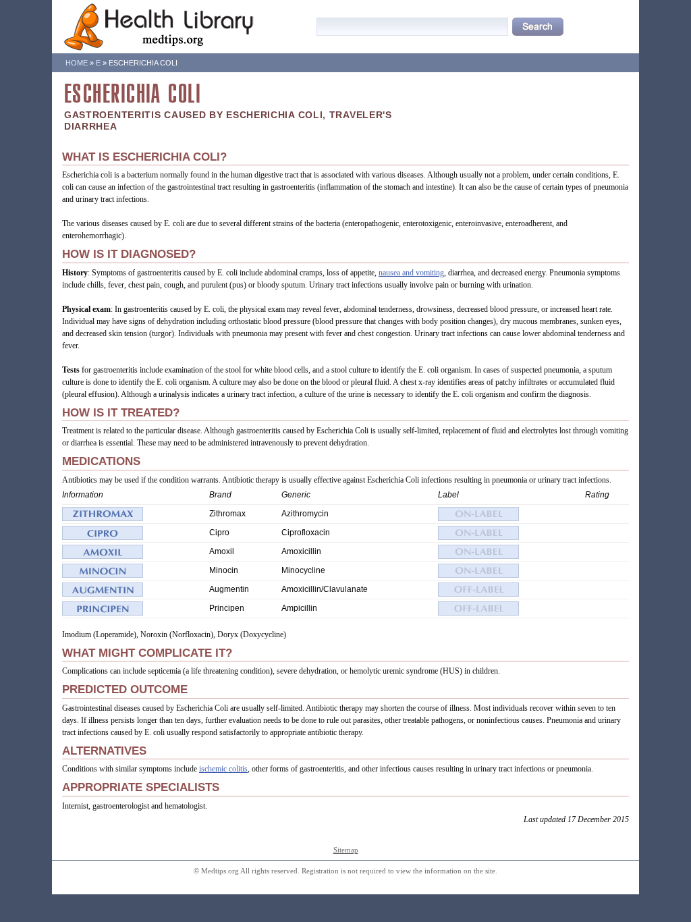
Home (76, 63)
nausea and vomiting (411, 272)
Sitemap (345, 850)
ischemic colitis (223, 769)
